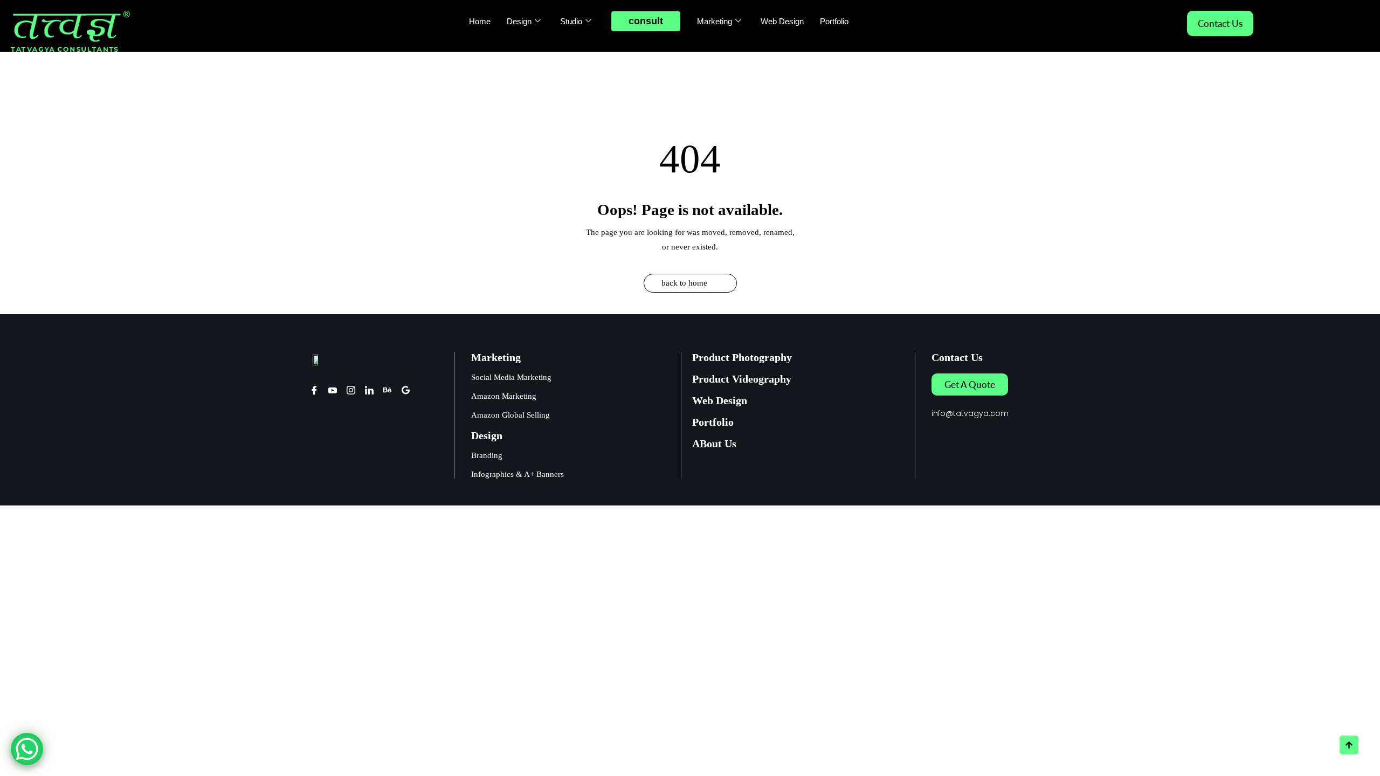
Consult (646, 21)
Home (480, 21)
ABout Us (714, 443)
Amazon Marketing (503, 396)
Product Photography (742, 357)
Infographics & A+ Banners (517, 474)
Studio (571, 21)
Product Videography (741, 379)
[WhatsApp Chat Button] (27, 749)
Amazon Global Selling (510, 415)
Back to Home (684, 283)
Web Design (782, 21)
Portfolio (834, 21)
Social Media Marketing (511, 377)
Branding (486, 455)
